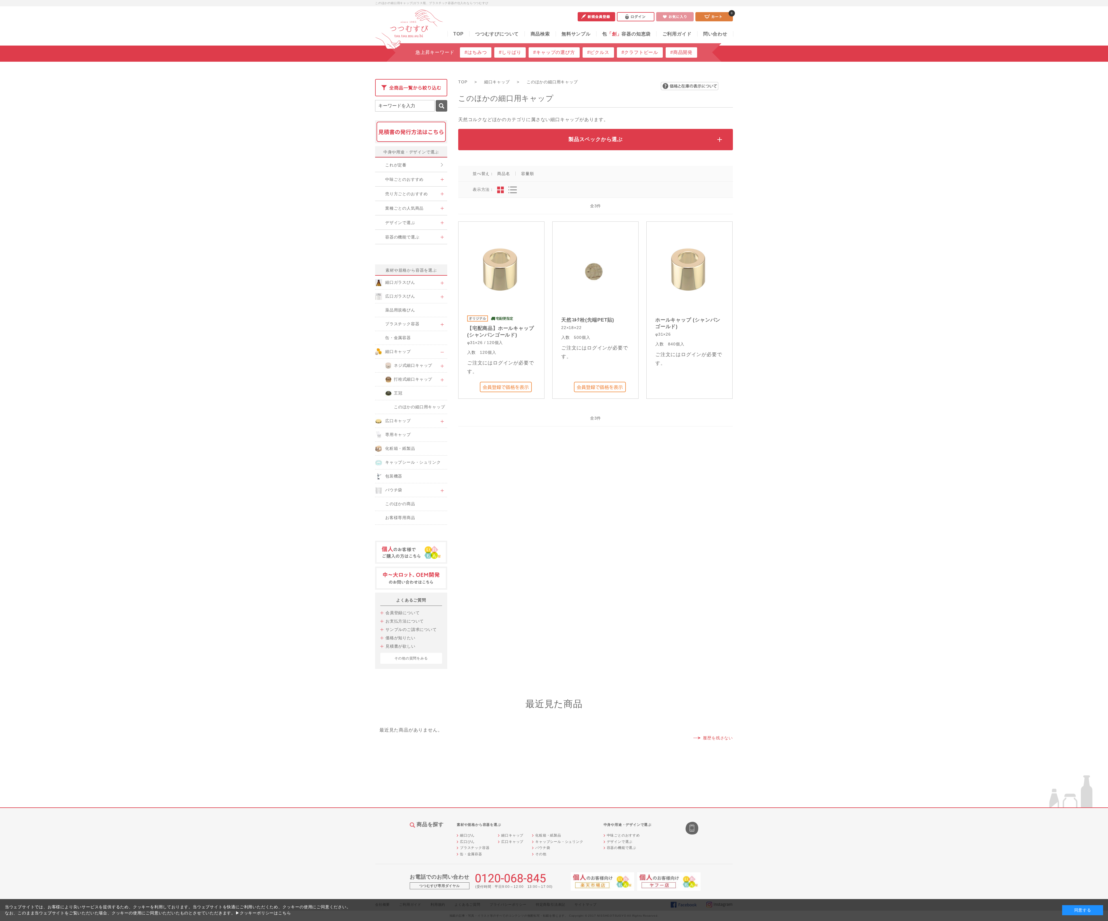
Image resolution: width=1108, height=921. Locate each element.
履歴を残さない (718, 738)
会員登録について (402, 612)
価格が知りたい (400, 638)
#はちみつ (476, 52)
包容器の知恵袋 (626, 33)
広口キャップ (512, 842)
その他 (540, 854)
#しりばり (510, 52)
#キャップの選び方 (554, 52)
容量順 (527, 174)
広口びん (467, 842)
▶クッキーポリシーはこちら (263, 913)
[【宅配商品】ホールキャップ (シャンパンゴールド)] (500, 269)
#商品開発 (681, 52)
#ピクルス (598, 52)
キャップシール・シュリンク (559, 842)
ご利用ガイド (677, 33)
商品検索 (540, 33)
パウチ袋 (542, 848)
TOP (458, 33)
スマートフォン (692, 829)
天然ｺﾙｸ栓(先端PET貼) (587, 320)
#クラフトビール (640, 52)
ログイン (635, 16)
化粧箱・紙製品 (548, 835)
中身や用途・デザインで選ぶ (411, 152)
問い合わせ (715, 33)
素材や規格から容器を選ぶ (411, 270)
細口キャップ (512, 835)
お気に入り (675, 16)
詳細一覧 (512, 190)
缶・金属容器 (471, 854)
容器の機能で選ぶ (621, 848)
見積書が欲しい (400, 646)
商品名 (503, 174)
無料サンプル (576, 33)
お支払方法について (404, 621)
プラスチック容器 (474, 848)
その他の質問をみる (411, 658)
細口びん (467, 835)
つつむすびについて (497, 33)
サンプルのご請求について (411, 629)
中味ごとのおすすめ (623, 835)
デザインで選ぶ (620, 842)
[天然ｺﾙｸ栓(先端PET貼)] (594, 269)
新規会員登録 (596, 16)
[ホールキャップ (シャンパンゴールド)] (688, 269)
